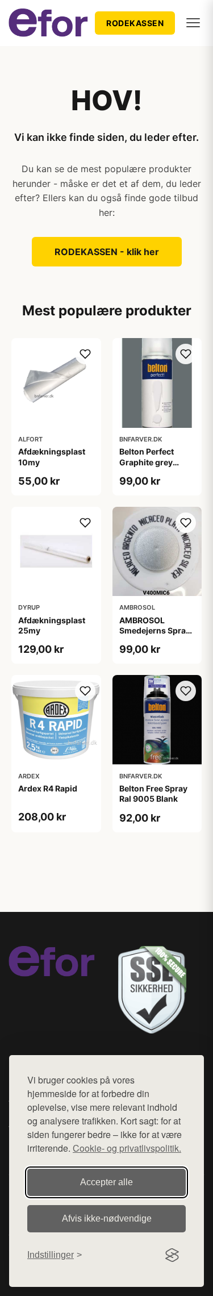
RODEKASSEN (135, 23)
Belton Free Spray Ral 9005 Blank (153, 793)
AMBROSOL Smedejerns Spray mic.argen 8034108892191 (154, 635)
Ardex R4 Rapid (47, 788)
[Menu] (193, 22)
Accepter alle (106, 1182)
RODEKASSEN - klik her (107, 251)
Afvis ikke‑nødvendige (107, 1218)
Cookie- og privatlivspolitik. (127, 1148)
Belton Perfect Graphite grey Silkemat (146, 462)
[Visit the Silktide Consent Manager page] (172, 1255)
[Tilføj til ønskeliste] (85, 354)
